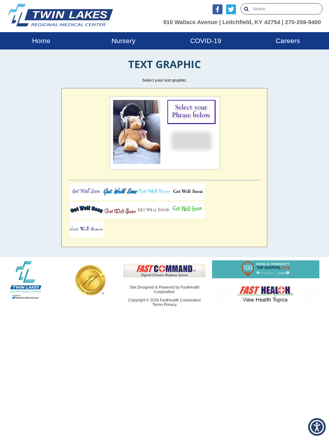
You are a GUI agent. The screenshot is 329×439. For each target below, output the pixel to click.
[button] (317, 427)
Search (246, 9)
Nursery (123, 40)
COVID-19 (205, 40)
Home (41, 40)
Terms (157, 304)
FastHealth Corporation (180, 300)
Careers (288, 40)
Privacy (170, 304)
